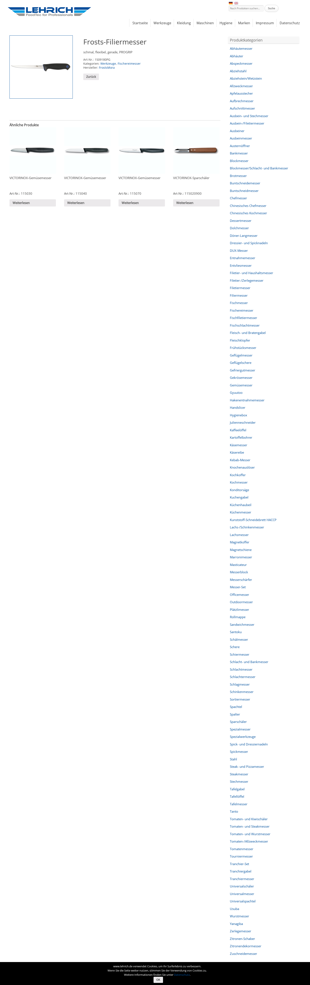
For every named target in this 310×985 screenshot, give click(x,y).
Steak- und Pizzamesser (247, 766)
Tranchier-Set (239, 864)
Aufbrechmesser (241, 101)
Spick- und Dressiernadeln (249, 744)
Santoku (236, 632)
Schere (235, 647)
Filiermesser (239, 295)
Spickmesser (239, 751)
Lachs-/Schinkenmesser (247, 527)
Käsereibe (237, 452)
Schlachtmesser (241, 669)
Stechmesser (239, 781)
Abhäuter (236, 56)
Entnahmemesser (242, 258)
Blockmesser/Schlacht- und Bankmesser (259, 168)
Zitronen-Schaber (242, 939)
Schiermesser (239, 654)
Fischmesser (239, 303)
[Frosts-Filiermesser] (41, 67)
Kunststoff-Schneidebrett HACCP (253, 520)
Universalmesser (242, 894)
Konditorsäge (239, 490)
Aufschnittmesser (242, 108)
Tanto (234, 811)
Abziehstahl (238, 71)
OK (158, 979)
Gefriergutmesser (242, 370)
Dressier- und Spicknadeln (249, 243)
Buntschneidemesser (245, 183)
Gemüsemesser (241, 385)
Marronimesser (241, 557)
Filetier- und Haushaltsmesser (251, 273)
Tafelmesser (238, 804)
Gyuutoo (236, 392)
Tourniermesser (241, 856)
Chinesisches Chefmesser (248, 206)
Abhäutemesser (241, 48)
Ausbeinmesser (241, 138)
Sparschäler (238, 722)
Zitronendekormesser (245, 946)
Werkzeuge (108, 64)
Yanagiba (236, 924)
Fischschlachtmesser (245, 325)
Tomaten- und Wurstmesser (250, 834)
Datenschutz (182, 975)
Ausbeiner (237, 131)
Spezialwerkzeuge (243, 736)
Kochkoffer (238, 475)
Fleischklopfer (240, 340)
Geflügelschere (240, 362)
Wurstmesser (239, 916)
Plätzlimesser (239, 609)
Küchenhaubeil (240, 505)
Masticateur (238, 565)
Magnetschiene (241, 550)
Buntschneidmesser (244, 191)
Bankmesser (239, 153)
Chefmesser (238, 198)
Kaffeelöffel (238, 430)
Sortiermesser (240, 699)
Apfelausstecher (241, 93)
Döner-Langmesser (243, 235)
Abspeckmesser (241, 63)
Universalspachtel (243, 901)
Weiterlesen (21, 203)
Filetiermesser (240, 288)
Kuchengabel (239, 497)
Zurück (91, 77)
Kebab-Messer (240, 460)
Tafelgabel (237, 789)
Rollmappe (237, 617)
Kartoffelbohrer (241, 437)
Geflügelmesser (241, 355)
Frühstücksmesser (243, 348)
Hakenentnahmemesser (247, 400)
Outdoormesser (241, 602)
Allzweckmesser (241, 86)
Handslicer (237, 407)
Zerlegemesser (240, 931)
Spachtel (236, 707)
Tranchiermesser (242, 879)
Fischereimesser (129, 64)
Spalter (235, 714)
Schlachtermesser (242, 677)
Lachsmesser (239, 535)
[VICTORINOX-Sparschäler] (196, 150)
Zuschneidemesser (243, 953)
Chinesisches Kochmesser (248, 213)
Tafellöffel (237, 796)
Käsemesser (238, 445)
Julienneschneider (243, 422)
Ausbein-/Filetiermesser (247, 123)
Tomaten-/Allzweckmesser (249, 841)
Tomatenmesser (241, 849)
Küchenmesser (240, 512)
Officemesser (239, 594)
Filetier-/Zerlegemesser (246, 280)
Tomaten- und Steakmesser (250, 826)
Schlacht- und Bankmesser (249, 662)
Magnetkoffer (239, 542)
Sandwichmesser (242, 624)
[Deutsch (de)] (231, 3)
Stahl (233, 759)
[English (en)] (236, 3)
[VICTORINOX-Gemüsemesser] (32, 150)
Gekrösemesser (241, 377)
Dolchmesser (239, 228)
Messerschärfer (241, 580)
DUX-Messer (239, 250)
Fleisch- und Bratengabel (248, 333)
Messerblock (239, 572)
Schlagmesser (240, 684)
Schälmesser (239, 639)
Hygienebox (238, 415)
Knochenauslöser (242, 467)
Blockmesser (239, 161)
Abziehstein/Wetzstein (246, 78)
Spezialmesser (240, 729)
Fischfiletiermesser (243, 318)
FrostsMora (107, 68)
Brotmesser (238, 176)
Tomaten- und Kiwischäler (249, 819)
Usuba (234, 909)
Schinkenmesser (241, 692)
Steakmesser (239, 774)
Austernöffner (240, 146)
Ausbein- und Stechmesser (249, 116)
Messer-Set (238, 587)
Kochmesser (239, 482)
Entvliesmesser (241, 265)
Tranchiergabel (240, 871)
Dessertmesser (240, 220)
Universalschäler (242, 886)
